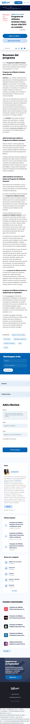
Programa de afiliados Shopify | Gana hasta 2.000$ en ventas (17, 626)
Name (5, 422)
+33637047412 (15, 694)
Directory (5, 7)
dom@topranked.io (15, 697)
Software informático (9, 343)
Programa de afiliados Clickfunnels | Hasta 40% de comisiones (17, 635)
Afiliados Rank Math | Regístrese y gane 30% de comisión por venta (17, 644)
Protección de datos (15, 701)
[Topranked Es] (6, 2)
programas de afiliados (16, 128)
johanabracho (15, 472)
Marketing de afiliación (20, 339)
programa (10, 296)
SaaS (11, 7)
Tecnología (7, 339)
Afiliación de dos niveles (18, 335)
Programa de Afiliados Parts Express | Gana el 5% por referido (17, 618)
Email (4, 431)
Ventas (6, 347)
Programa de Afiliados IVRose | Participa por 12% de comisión (17, 609)
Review (4, 410)
